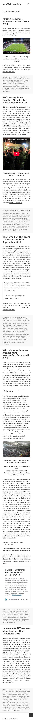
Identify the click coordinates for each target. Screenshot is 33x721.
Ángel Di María (6, 212)
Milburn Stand (23, 617)
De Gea (4, 216)
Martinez (23, 221)
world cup (18, 342)
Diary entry (22, 77)
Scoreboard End (9, 339)
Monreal (14, 223)
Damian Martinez (10, 215)
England (5, 326)
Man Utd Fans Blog (12, 4)
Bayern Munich (6, 693)
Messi (18, 331)
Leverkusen (15, 699)
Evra (17, 696)
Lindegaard (24, 616)
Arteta (24, 212)
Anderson (23, 691)
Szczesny (13, 227)
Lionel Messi (6, 331)
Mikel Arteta (9, 223)
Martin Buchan (12, 331)
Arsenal (21, 212)
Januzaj (9, 83)
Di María (19, 82)
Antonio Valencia (14, 212)
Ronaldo (22, 226)
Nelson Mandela (22, 701)
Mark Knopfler (8, 617)
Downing (25, 325)
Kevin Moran (6, 699)
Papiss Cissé (20, 619)
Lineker (26, 330)
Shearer (27, 86)
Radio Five (17, 704)
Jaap (29, 613)
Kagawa (8, 616)
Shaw (9, 227)
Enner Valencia (10, 326)
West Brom (20, 709)
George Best (19, 613)
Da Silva (23, 213)
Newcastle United (12, 224)
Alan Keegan (6, 691)
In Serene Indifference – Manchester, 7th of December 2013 (16, 631)
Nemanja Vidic (6, 702)
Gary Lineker (24, 326)
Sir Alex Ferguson (23, 705)
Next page (31, 715)
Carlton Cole (10, 322)
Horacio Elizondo (15, 328)
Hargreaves (13, 697)
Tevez (8, 707)
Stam (14, 621)
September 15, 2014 (11, 298)
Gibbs (27, 216)
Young (22, 89)
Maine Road (22, 83)
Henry (4, 328)
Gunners (8, 218)
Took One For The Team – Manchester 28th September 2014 (16, 239)
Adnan (28, 609)
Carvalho (19, 322)
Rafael (7, 226)
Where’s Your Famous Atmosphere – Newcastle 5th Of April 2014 (16, 354)
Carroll (15, 322)
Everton (13, 696)
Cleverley (10, 694)
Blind (15, 80)
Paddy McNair (10, 334)
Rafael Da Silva (13, 226)
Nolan (13, 333)
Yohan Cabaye (6, 710)
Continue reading (9, 71)
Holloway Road (14, 218)
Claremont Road (6, 82)
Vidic (4, 709)
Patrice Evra (12, 704)
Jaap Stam (5, 614)
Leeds (10, 699)
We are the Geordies (10, 466)
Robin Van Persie (26, 336)
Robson (4, 338)
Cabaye (24, 693)
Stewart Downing (23, 339)
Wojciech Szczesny (22, 229)
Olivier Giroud (20, 224)
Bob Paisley (20, 80)
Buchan (4, 322)
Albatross (18, 691)
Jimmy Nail (23, 614)
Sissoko (4, 707)
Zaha (11, 710)
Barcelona (9, 320)
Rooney (22, 86)
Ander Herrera (11, 319)
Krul (13, 83)
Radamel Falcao (18, 334)
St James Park (11, 88)
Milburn (17, 617)
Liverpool (16, 83)
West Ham (17, 89)
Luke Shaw (8, 220)
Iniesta (21, 328)
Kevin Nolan (17, 330)
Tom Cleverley (13, 707)
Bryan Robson (26, 320)
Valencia (22, 227)
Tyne (19, 707)
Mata (13, 617)
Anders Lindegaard (14, 611)
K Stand (25, 328)
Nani (26, 223)
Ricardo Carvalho (17, 336)
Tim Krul (5, 89)
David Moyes (24, 694)
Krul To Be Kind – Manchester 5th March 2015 (16, 21)
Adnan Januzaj (9, 78)
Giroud (4, 218)
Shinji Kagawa (9, 621)
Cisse (9, 613)
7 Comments (17, 231)
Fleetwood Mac (6, 697)
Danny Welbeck (18, 215)
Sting (17, 88)
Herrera (8, 328)
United (18, 227)
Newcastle (5, 224)
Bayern (28, 691)
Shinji (4, 621)
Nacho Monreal (20, 223)
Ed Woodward (15, 216)
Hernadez (25, 613)
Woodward (5, 231)
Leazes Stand (17, 616)
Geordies (5, 83)
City (29, 80)
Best (6, 613)
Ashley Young (10, 80)
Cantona (25, 80)
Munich (12, 701)
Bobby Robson (19, 320)
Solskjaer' (16, 339)
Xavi (23, 342)
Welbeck (10, 229)
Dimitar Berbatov (7, 696)
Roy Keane (26, 619)
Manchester (5, 85)
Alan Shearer (16, 78)
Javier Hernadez (16, 614)
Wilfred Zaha (27, 709)
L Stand (22, 330)
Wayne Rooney (10, 89)
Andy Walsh (23, 78)
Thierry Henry (6, 341)
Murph (15, 77)
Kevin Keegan (10, 330)
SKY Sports (5, 88)
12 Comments (18, 710)
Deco (14, 325)
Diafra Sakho (19, 325)
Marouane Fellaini (9, 221)
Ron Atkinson (10, 338)
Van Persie (20, 341)
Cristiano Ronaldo (15, 213)
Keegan (4, 330)
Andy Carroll (26, 319)
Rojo (19, 226)
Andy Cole (22, 611)
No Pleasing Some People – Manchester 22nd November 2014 (15, 100)
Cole (26, 322)
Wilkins (14, 342)
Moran (20, 699)
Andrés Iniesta (19, 319)
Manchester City (13, 85)
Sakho (23, 338)
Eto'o (16, 326)
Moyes (8, 701)
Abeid (4, 78)
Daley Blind (14, 82)
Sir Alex (17, 705)
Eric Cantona (25, 82)
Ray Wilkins (9, 336)
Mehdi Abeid (20, 85)
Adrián (5, 319)
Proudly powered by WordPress (10, 719)
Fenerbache (21, 696)
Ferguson (27, 696)
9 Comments (7, 91)
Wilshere (15, 229)
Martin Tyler (17, 221)
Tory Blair (24, 621)
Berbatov (12, 693)
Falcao (20, 216)
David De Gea (26, 215)
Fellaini (24, 216)
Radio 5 (18, 86)
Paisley (14, 86)
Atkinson (5, 320)
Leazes (11, 616)
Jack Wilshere (22, 218)
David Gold (5, 325)
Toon (20, 621)
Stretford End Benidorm (24, 88)
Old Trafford (9, 86)
